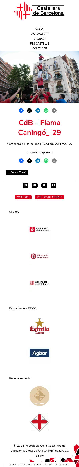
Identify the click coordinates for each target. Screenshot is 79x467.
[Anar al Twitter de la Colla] (44, 185)
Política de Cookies (49, 197)
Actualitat (39, 34)
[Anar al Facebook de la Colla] (53, 185)
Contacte (39, 48)
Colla (39, 29)
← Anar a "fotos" (16, 172)
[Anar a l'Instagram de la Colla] (25, 185)
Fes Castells (39, 43)
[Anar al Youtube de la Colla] (35, 185)
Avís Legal (23, 197)
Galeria (39, 38)
